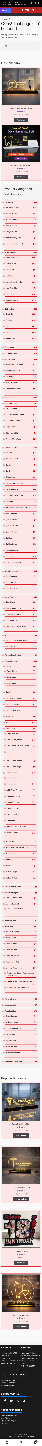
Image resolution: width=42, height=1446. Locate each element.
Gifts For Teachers (13, 710)
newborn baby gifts (13, 238)
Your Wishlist (5, 1418)
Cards (8, 471)
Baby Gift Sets (11, 225)
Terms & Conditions (8, 1363)
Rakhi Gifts (10, 294)
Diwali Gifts (10, 270)
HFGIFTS (27, 10)
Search (21, 1442)
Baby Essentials (12, 219)
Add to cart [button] (21, 120)
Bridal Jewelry (11, 1016)
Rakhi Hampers (12, 382)
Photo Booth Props (13, 1028)
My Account (7, 1442)
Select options (21, 1135)
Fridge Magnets (12, 582)
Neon (7, 635)
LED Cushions (11, 408)
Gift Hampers (10, 359)
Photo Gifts (10, 841)
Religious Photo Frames (16, 826)
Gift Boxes (10, 376)
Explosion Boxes (12, 489)
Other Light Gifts (12, 433)
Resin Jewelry (11, 950)
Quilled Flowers (12, 526)
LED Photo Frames (13, 421)
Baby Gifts (9, 202)
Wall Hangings (11, 872)
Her (7, 326)
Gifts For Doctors (12, 704)
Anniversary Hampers (14, 364)
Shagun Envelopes (13, 562)
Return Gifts (10, 1034)
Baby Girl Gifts (11, 232)
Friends (9, 320)
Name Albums (11, 514)
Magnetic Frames (13, 796)
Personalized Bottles (13, 887)
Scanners (10, 752)
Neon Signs (10, 646)
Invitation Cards (12, 1022)
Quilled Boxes (11, 520)
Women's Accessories (13, 1061)
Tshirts (8, 866)
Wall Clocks (11, 683)
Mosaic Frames (13, 802)
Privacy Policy (6, 1358)
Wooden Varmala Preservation (18, 987)
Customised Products (14, 483)
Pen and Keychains (14, 740)
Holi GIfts (9, 276)
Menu (4, 10)
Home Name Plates (13, 614)
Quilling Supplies (12, 550)
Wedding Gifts (10, 1011)
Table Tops (10, 860)
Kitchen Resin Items (13, 931)
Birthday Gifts (11, 264)
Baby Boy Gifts (12, 213)
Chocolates (9, 347)
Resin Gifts (9, 926)
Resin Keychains (12, 956)
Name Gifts (10, 722)
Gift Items (9, 501)
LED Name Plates (12, 620)
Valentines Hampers (13, 389)
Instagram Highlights (8, 1380)
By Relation (9, 309)
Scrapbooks (10, 556)
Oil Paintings (12, 814)
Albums (9, 453)
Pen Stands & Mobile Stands (18, 746)
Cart (32, 1440)
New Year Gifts (11, 288)
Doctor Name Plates (13, 608)
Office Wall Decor (13, 733)
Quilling (9, 538)
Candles (9, 465)
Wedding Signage (13, 1052)
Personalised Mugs (13, 767)
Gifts (6, 397)
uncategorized (10, 1005)
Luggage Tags (11, 588)
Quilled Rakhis (11, 532)
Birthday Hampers (13, 370)
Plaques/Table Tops (13, 439)
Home (5, 19)
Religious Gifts (10, 920)
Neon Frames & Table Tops (16, 640)
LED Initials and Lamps (15, 415)
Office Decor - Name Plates (16, 626)
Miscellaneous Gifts (12, 571)
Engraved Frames (14, 778)
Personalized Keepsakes (15, 244)
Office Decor (10, 728)
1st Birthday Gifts (12, 207)
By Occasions (10, 252)
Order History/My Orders (9, 1415)
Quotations (11, 820)
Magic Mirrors (11, 427)
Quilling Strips (11, 544)
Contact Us (5, 1356)
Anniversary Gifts (12, 258)
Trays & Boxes (10, 999)
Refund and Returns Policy (10, 1361)
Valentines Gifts (12, 300)
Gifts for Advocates (13, 698)
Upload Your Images (8, 1421)
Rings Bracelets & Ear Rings (17, 847)
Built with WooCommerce (26, 1436)
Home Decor (11, 716)
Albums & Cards (12, 459)
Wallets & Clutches (13, 878)
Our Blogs (4, 1423)
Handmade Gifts (11, 448)
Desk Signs (10, 602)
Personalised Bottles (13, 655)
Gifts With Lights (11, 403)
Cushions (9, 692)
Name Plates (9, 597)
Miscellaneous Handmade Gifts (18, 507)
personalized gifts (12, 893)
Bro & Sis (9, 314)
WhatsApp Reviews (8, 1385)
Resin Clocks (12, 671)
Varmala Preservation (14, 968)
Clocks (8, 666)
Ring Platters (11, 1040)
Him (7, 332)
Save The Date (11, 1046)
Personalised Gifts (12, 661)
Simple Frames (13, 833)
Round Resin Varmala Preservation (20, 981)
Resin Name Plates (13, 962)
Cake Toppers (11, 576)
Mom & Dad (10, 338)
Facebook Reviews (8, 1383)
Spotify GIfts (10, 853)
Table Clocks (12, 677)
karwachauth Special (14, 282)
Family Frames (12, 784)
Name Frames (12, 808)
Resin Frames (11, 944)
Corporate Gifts (11, 353)
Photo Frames (11, 773)
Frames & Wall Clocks (14, 495)
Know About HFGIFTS (9, 1353)
